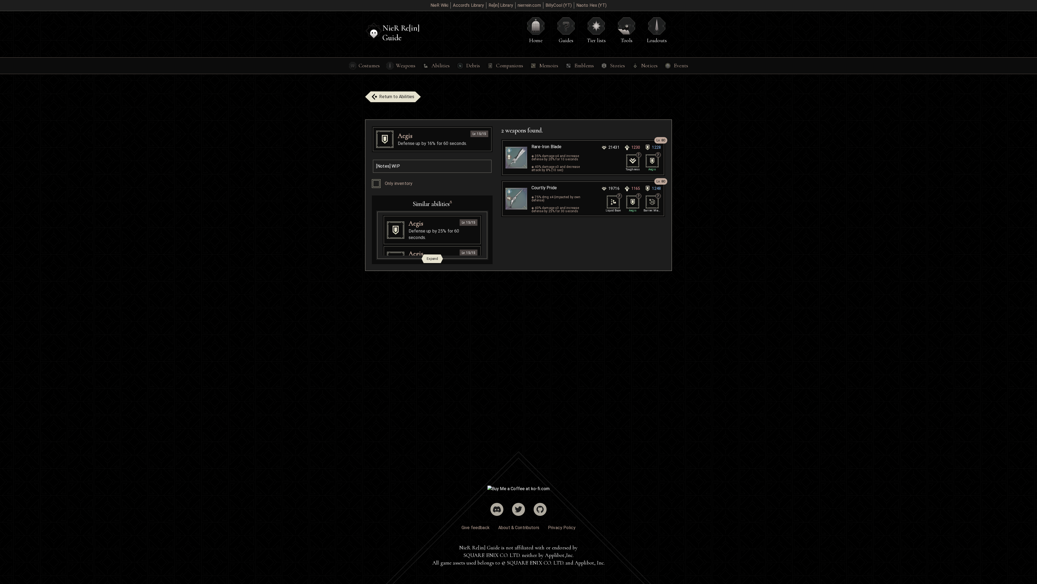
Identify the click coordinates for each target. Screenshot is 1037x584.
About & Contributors (518, 527)
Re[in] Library (501, 5)
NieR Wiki (439, 5)
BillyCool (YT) (559, 5)
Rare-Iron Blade (546, 146)
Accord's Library (468, 5)
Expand (432, 259)
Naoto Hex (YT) (591, 5)
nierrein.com (529, 5)
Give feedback (476, 527)
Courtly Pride (544, 187)
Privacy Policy (561, 527)
